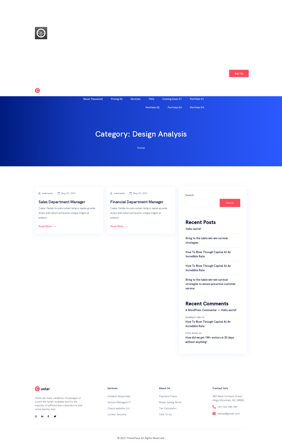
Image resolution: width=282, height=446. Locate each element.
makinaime (47, 193)
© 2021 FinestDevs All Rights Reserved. (141, 438)
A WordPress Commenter (201, 310)
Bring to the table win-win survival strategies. (207, 240)
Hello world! (193, 229)
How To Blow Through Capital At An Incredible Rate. (208, 254)
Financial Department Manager (136, 201)
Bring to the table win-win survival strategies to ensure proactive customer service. (211, 284)
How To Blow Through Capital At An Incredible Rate (208, 268)
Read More (45, 226)
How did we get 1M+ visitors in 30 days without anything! (209, 340)
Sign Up (239, 73)
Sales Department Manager (62, 201)
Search (189, 195)
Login (221, 73)
